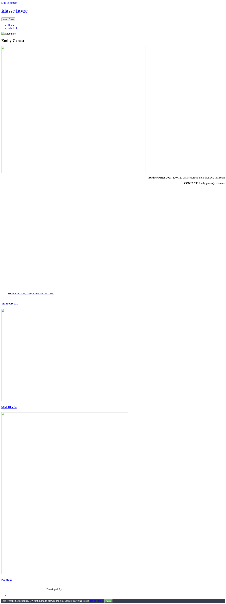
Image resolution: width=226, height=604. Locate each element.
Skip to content (9, 2)
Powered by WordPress (13, 589)
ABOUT (12, 28)
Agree (108, 601)
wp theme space (70, 589)
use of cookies (97, 600)
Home (11, 25)
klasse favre (14, 11)
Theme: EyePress (37, 589)
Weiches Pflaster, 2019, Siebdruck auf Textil (31, 293)
